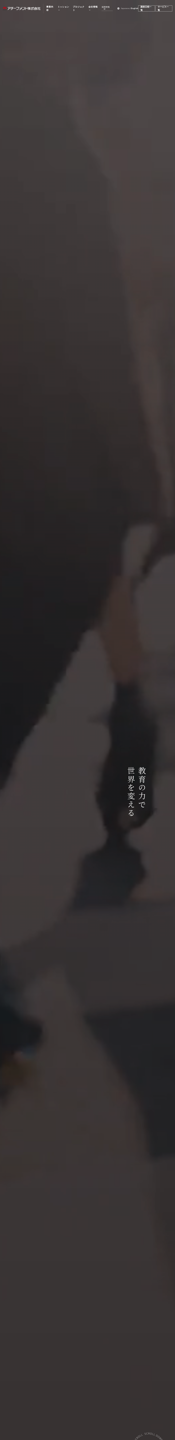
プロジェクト (78, 8)
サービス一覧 (163, 8)
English (134, 8)
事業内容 (49, 8)
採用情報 (106, 7)
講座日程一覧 (146, 8)
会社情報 (93, 7)
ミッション (63, 7)
